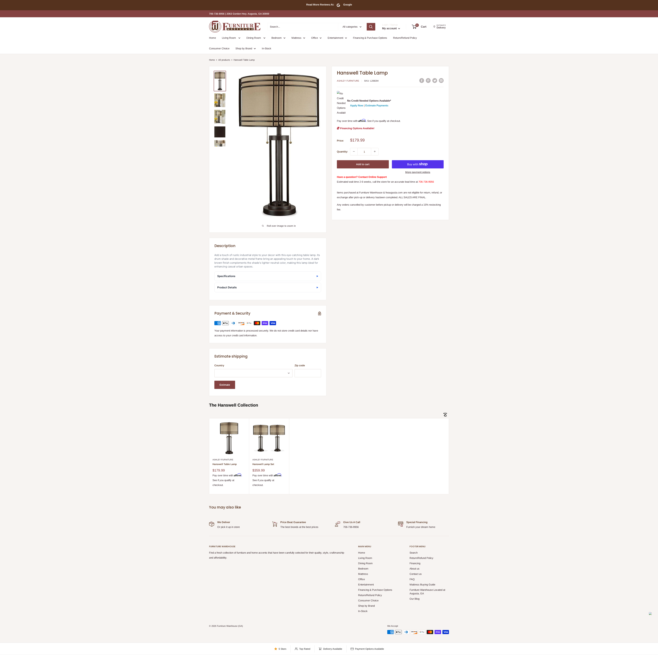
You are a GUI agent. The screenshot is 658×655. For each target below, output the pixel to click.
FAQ (412, 579)
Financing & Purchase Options (370, 37)
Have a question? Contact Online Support (362, 176)
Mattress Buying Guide (422, 584)
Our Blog (414, 598)
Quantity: (342, 151)
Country (219, 365)
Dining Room (254, 37)
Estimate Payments (376, 105)
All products (224, 60)
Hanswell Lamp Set (263, 464)
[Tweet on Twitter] (434, 80)
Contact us (416, 573)
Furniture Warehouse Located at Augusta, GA (427, 591)
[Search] (371, 26)
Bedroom (276, 37)
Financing (415, 563)
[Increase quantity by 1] (374, 151)
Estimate (225, 384)
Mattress (296, 37)
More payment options (417, 171)
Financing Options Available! (356, 128)
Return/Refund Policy (405, 37)
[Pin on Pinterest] (428, 80)
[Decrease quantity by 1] (353, 151)
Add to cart (362, 164)
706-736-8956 (426, 181)
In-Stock (266, 48)
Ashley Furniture (348, 80)
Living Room (229, 37)
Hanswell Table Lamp (224, 464)
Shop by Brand (243, 48)
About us (414, 568)
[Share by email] (441, 80)
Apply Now (356, 105)
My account (389, 28)
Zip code (300, 365)
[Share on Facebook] (421, 80)
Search (414, 552)
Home (212, 37)
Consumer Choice (219, 48)
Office (314, 37)
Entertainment (335, 37)
